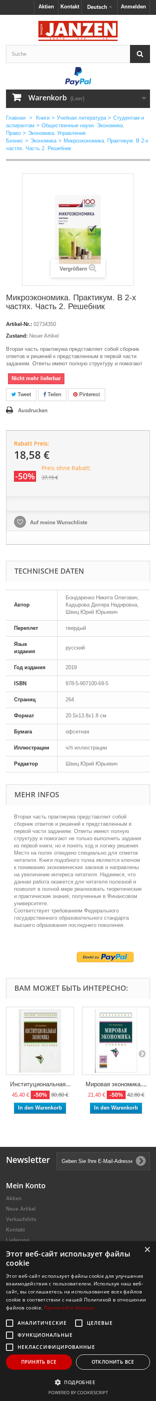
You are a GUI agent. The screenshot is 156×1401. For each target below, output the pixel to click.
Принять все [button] (38, 1361)
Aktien (46, 7)
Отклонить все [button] (113, 1361)
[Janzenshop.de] (78, 31)
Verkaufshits (21, 1219)
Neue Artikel (21, 1209)
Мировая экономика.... (116, 1084)
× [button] (147, 1250)
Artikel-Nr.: (19, 324)
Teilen (53, 394)
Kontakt (69, 7)
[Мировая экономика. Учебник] (116, 1041)
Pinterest (89, 394)
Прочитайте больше (69, 1307)
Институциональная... (40, 1084)
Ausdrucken (33, 410)
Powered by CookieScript (78, 1392)
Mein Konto (26, 1185)
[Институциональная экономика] (40, 1041)
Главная (16, 118)
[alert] (78, 1321)
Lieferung (18, 1240)
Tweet (23, 394)
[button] (78, 1382)
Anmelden (133, 7)
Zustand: (17, 336)
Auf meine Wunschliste (57, 522)
